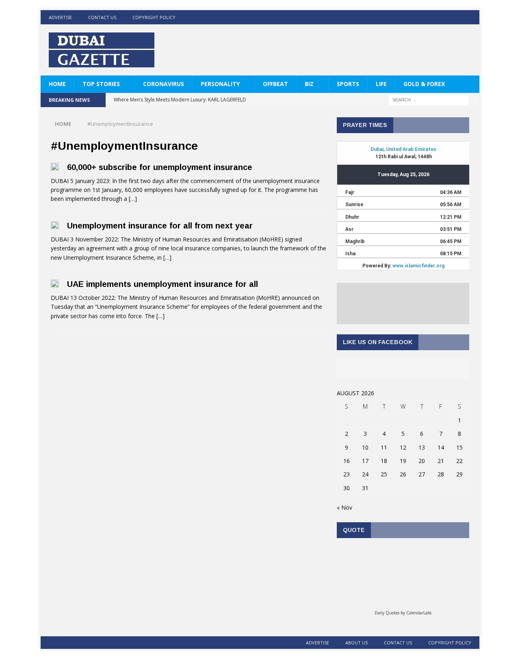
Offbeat (275, 84)
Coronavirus (163, 84)
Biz (309, 84)
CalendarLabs (418, 613)
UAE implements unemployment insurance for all (162, 284)
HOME (57, 84)
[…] (133, 198)
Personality (220, 84)
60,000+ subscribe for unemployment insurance (159, 167)
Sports (348, 84)
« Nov (344, 507)
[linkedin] (456, 17)
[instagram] (472, 17)
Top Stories (101, 84)
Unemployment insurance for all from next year (160, 225)
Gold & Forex (424, 84)
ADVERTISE (60, 17)
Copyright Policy (154, 17)
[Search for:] (428, 99)
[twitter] (440, 17)
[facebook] (425, 17)
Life (381, 84)
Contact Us (102, 17)
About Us (356, 643)
